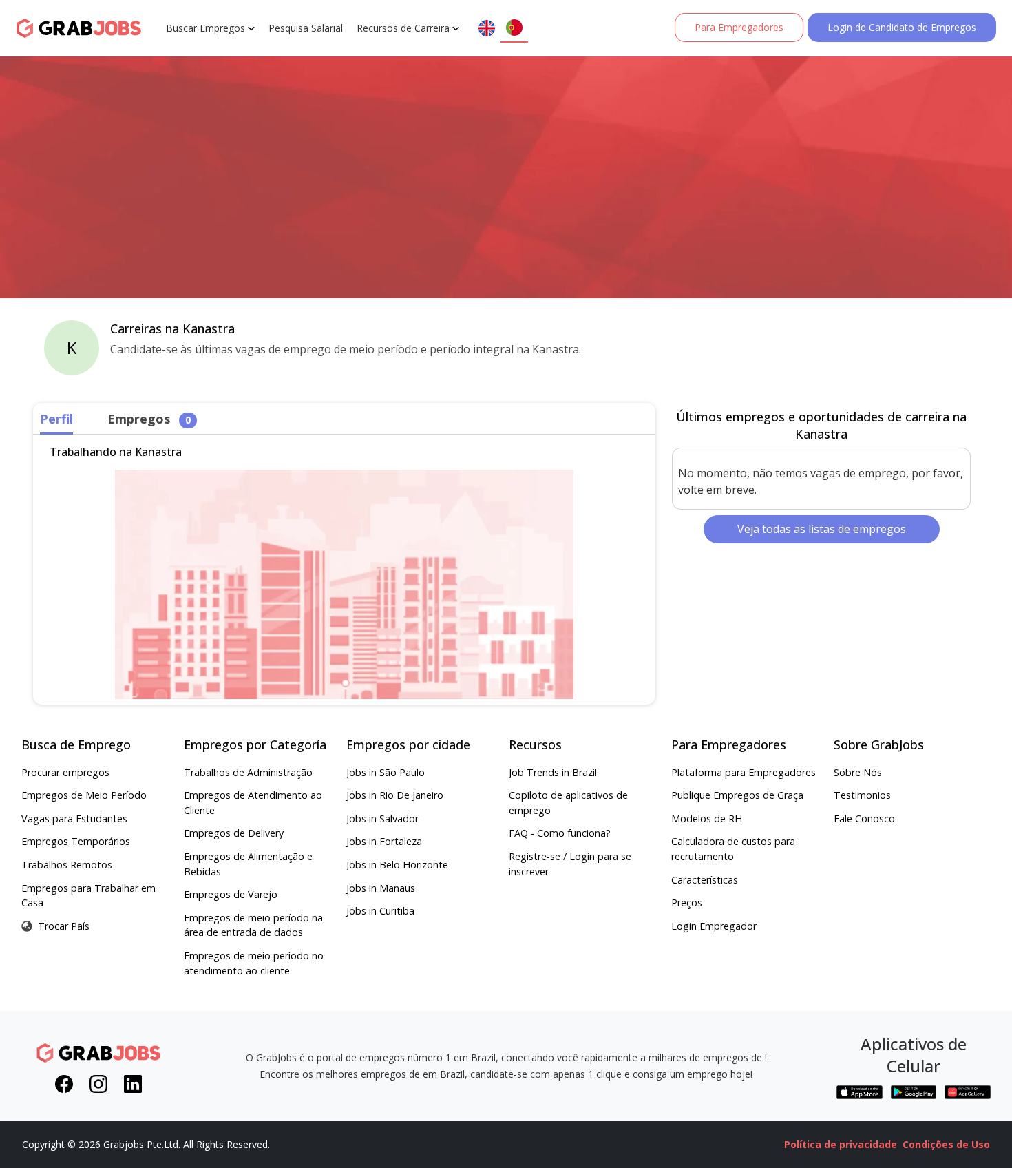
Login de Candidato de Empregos (901, 27)
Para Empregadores (739, 27)
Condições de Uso (946, 1144)
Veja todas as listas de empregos (821, 528)
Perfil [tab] (56, 418)
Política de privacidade (840, 1144)
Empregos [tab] (149, 418)
